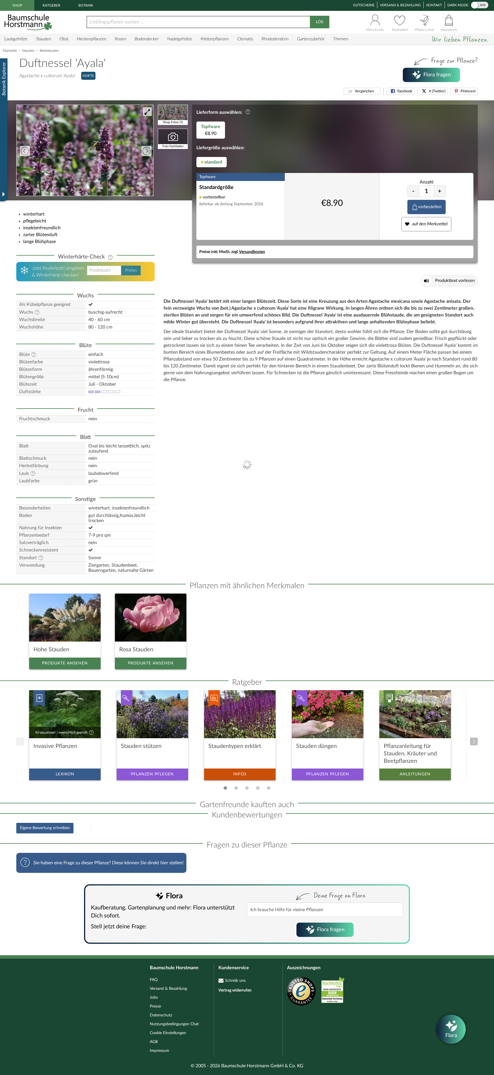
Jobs (154, 998)
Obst (63, 39)
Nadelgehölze (179, 39)
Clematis (245, 39)
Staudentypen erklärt (234, 746)
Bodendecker (147, 39)
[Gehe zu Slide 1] (225, 788)
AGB (154, 1042)
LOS (319, 22)
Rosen (120, 39)
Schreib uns (235, 981)
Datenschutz (161, 1015)
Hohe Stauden (51, 649)
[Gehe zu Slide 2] (236, 788)
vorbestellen (429, 207)
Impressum (159, 1051)
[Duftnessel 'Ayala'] (85, 150)
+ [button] (439, 191)
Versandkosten (252, 252)
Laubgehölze (15, 39)
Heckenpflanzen (91, 39)
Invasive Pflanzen (55, 746)
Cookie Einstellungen (168, 1033)
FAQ (154, 980)
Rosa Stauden (136, 649)
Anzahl (426, 182)
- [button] (413, 191)
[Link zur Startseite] (29, 22)
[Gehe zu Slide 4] (257, 788)
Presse (155, 1006)
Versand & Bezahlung (400, 5)
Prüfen (131, 270)
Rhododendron (275, 39)
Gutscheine (364, 5)
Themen (340, 39)
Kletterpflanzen (215, 39)
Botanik (85, 5)
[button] (362, 91)
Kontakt (434, 5)
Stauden (43, 39)
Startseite (10, 50)
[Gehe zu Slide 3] (247, 788)
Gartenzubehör (310, 39)
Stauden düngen (316, 746)
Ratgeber (51, 5)
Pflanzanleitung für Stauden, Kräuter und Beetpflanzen (410, 753)
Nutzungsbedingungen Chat (174, 1024)
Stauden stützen (141, 746)
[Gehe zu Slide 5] (268, 788)
